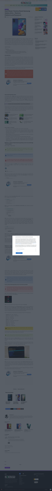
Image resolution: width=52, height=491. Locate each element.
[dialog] (26, 245)
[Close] (38, 237)
